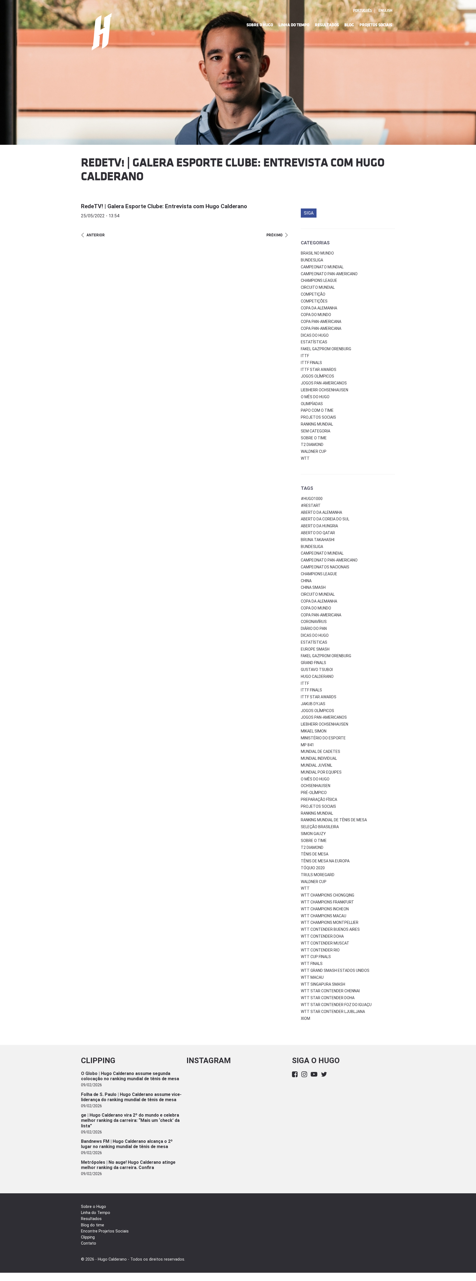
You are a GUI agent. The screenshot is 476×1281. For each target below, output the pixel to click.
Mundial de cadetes (320, 751)
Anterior (95, 235)
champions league (319, 574)
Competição (313, 294)
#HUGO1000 (312, 498)
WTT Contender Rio (320, 950)
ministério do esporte (323, 738)
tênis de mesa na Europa (325, 861)
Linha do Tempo (293, 25)
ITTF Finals (311, 362)
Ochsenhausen (315, 785)
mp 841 (307, 745)
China (306, 581)
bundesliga (312, 546)
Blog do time (92, 1225)
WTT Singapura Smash (323, 984)
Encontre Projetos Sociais (105, 1231)
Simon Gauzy (313, 833)
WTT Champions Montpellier (329, 922)
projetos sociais (318, 806)
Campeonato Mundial (322, 267)
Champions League (319, 280)
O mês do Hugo (315, 397)
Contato (88, 1243)
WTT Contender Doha (322, 936)
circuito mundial (318, 594)
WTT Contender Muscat (325, 943)
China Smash (313, 587)
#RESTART (311, 505)
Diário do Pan (314, 628)
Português (362, 10)
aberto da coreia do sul (325, 519)
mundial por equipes (321, 772)
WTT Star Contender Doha (328, 998)
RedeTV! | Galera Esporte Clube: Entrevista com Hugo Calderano (164, 206)
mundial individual (319, 758)
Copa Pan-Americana (321, 321)
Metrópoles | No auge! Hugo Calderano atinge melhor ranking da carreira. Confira (128, 1165)
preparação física (319, 799)
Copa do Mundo (316, 314)
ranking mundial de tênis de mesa (334, 820)
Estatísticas (314, 342)
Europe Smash (315, 649)
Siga (308, 213)
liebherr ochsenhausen (324, 724)
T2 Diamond (312, 444)
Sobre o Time (314, 438)
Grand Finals (313, 662)
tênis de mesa (314, 854)
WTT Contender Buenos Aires (330, 929)
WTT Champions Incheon (325, 909)
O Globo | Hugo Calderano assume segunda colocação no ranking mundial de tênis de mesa (130, 1076)
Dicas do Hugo (315, 335)
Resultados (327, 25)
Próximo (274, 235)
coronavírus (314, 621)
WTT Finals (312, 963)
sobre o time (314, 840)
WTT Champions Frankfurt (327, 902)
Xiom (305, 1018)
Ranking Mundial (317, 424)
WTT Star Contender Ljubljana (333, 1011)
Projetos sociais (318, 417)
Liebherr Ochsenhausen (324, 390)
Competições (314, 301)
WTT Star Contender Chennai (330, 991)
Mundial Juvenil (316, 765)
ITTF (305, 356)
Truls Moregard (317, 875)
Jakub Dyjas (313, 704)
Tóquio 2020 (313, 868)
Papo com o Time (317, 410)
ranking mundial (317, 813)
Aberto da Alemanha (321, 512)
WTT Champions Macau (323, 916)
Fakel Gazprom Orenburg (326, 349)
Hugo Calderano (317, 676)
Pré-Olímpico (314, 792)
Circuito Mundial (318, 287)
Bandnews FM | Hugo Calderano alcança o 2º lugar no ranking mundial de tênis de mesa (127, 1144)
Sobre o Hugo (260, 25)
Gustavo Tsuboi (317, 669)
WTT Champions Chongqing (327, 895)
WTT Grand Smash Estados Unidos (335, 970)
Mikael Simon (313, 731)
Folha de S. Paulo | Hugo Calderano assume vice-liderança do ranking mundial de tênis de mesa (131, 1097)
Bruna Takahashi (317, 539)
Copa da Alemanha (319, 308)
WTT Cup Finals (316, 956)
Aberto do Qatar (318, 533)
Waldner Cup (313, 451)
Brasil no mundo (317, 253)
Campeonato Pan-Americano (329, 274)
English (385, 10)
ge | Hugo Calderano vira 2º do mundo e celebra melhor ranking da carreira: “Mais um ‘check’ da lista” (130, 1120)
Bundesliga (312, 260)
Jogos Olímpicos (317, 376)
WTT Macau (312, 977)
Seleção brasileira (320, 827)
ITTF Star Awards (318, 369)
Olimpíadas (312, 404)
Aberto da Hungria (319, 526)
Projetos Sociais (375, 25)
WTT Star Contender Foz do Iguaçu (336, 1004)
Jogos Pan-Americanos (324, 383)
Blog (349, 25)
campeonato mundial (322, 553)
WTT (305, 458)
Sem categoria (315, 431)
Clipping (88, 1237)
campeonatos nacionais (325, 567)
